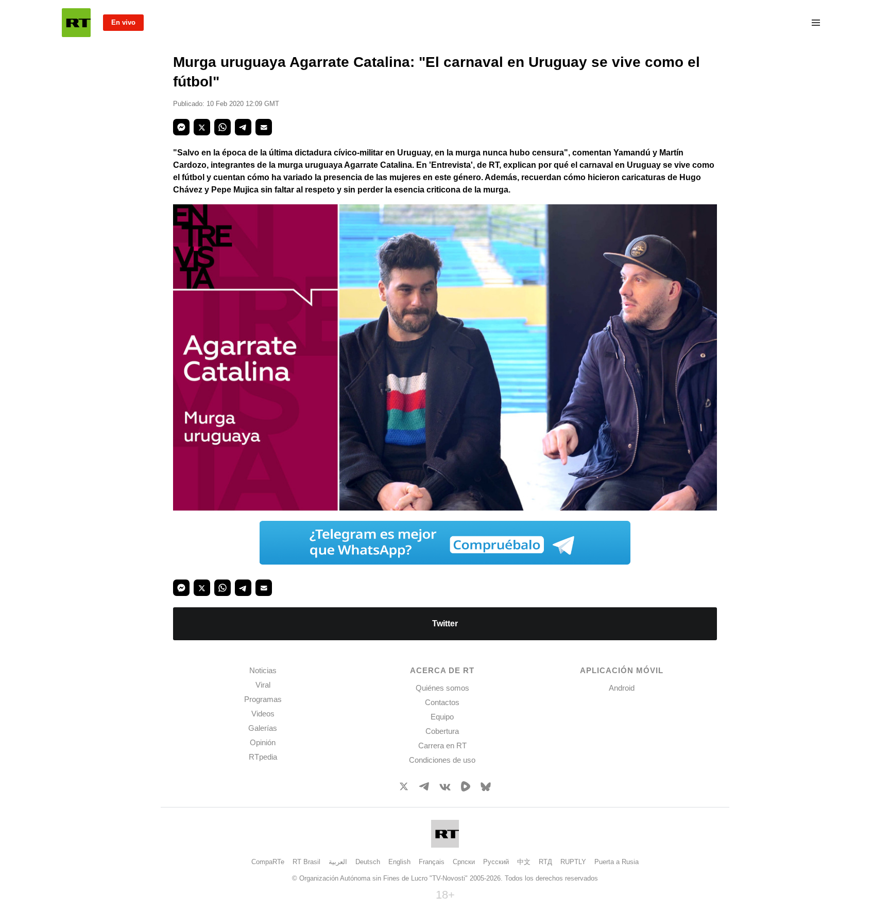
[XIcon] (403, 788)
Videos (263, 713)
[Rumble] (465, 788)
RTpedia (263, 756)
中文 (523, 862)
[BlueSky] (486, 788)
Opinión (263, 742)
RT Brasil (306, 862)
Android (622, 687)
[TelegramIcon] (424, 787)
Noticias (263, 670)
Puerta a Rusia (616, 862)
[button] (181, 127)
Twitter (445, 623)
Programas (263, 699)
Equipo (442, 716)
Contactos (442, 702)
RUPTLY (573, 862)
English (399, 862)
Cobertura (442, 731)
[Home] (76, 22)
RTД (545, 862)
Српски (464, 862)
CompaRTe (267, 862)
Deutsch (367, 862)
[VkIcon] (445, 787)
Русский (496, 862)
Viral (262, 684)
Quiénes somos (442, 687)
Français (431, 862)
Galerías (262, 728)
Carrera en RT (442, 745)
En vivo (123, 22)
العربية (338, 862)
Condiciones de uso (442, 760)
